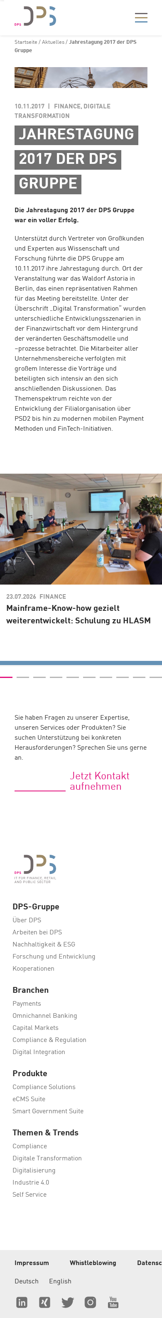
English (60, 1281)
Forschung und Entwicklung (54, 957)
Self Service (29, 1195)
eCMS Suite (28, 1099)
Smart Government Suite (47, 1111)
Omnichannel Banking (44, 1016)
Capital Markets (35, 1028)
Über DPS (26, 920)
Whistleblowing (93, 1263)
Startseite (26, 42)
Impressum (32, 1263)
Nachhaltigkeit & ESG (43, 944)
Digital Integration (38, 1052)
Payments (26, 1004)
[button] (6, 677)
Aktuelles (53, 42)
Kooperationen (33, 969)
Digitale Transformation (47, 1158)
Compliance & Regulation (49, 1040)
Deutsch (27, 1281)
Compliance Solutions (44, 1087)
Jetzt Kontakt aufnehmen (100, 781)
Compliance (29, 1146)
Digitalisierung (34, 1170)
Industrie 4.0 (30, 1183)
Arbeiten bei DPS (37, 932)
